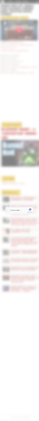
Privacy (28, 212)
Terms (31, 212)
